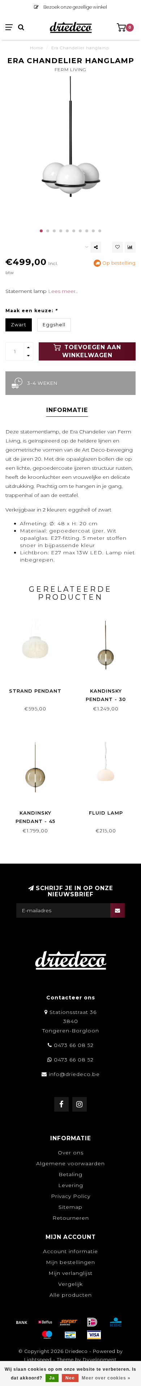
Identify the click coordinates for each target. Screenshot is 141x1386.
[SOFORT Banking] (69, 1322)
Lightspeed (38, 1359)
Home (36, 47)
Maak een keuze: (31, 310)
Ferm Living (70, 69)
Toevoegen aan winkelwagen (91, 351)
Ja (52, 1378)
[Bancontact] (70, 1334)
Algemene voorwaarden (70, 1163)
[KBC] (116, 1322)
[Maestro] (47, 1334)
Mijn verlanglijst (70, 1273)
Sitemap (70, 1207)
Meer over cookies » (106, 1378)
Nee (70, 1378)
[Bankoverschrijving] (22, 1322)
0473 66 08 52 (74, 1045)
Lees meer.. (63, 291)
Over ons (71, 1152)
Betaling (70, 1174)
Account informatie (70, 1251)
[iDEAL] (92, 1322)
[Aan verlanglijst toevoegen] (117, 247)
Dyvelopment (100, 1359)
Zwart (18, 324)
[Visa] (94, 1334)
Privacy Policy (70, 1196)
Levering (70, 1185)
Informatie (67, 410)
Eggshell (54, 324)
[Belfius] (45, 1322)
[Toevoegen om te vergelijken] (130, 247)
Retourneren (70, 1218)
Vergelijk (70, 1284)
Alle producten (71, 1295)
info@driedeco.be (74, 1074)
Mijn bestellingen (70, 1262)
